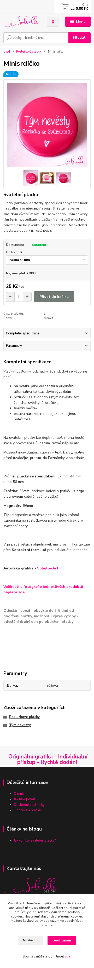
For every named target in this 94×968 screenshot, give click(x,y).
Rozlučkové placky (28, 52)
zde (67, 956)
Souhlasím (61, 940)
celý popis (44, 230)
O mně (19, 793)
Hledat (79, 37)
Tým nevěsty (20, 725)
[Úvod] (21, 22)
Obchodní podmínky (29, 804)
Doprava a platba (28, 810)
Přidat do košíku (54, 296)
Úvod (6, 52)
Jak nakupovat (25, 799)
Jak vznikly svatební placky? (35, 840)
